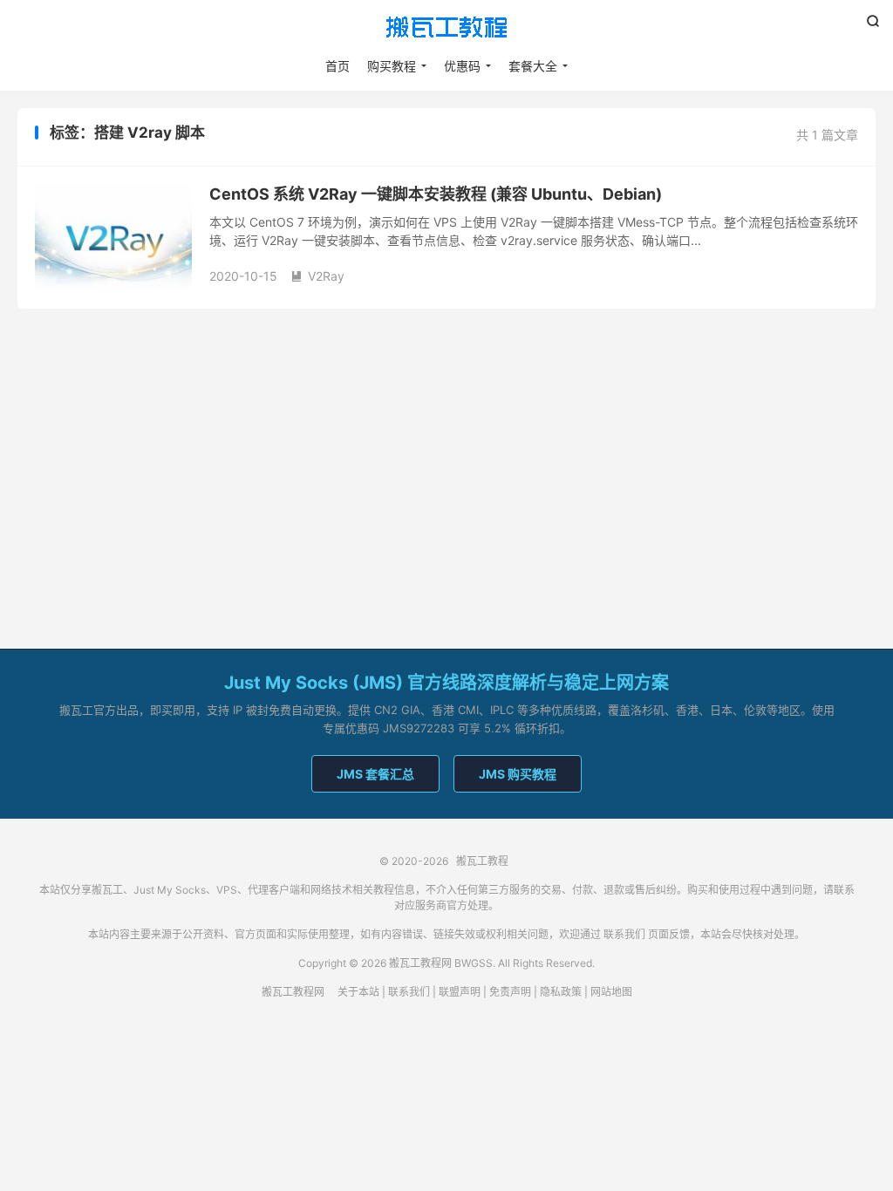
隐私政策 (561, 991)
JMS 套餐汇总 (375, 773)
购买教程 (391, 65)
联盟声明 (460, 991)
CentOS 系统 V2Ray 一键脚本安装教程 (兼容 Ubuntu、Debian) (435, 194)
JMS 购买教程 (517, 773)
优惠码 (462, 65)
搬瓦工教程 (446, 27)
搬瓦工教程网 (293, 991)
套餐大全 (532, 65)
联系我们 (624, 934)
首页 (337, 65)
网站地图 (611, 991)
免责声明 (510, 991)
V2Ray (317, 276)
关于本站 (358, 991)
